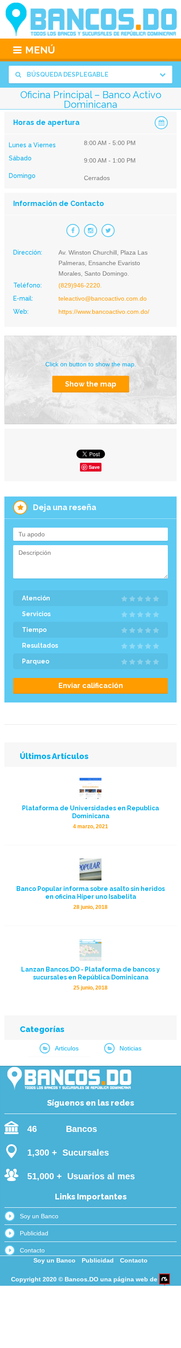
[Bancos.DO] (90, 19)
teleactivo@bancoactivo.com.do (102, 298)
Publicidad (34, 1233)
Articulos (67, 1048)
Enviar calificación (90, 685)
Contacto (32, 1250)
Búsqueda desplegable (67, 74)
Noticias (130, 1048)
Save (94, 467)
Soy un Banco (39, 1216)
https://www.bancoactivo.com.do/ (103, 311)
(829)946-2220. (80, 285)
